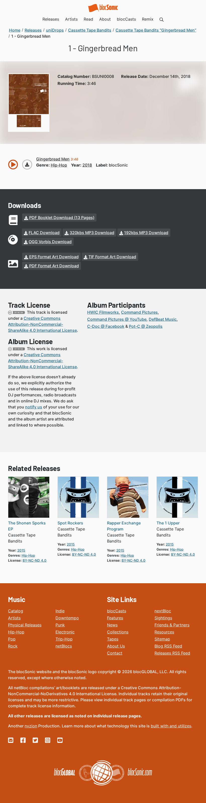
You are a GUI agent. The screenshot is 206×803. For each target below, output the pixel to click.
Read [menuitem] (88, 19)
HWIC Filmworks (103, 312)
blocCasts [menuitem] (126, 19)
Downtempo (67, 617)
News (112, 624)
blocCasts (116, 610)
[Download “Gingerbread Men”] (27, 164)
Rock (13, 646)
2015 (21, 550)
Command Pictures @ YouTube (116, 319)
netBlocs (64, 646)
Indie (60, 610)
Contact (114, 653)
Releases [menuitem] (50, 19)
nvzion (31, 725)
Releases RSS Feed (172, 653)
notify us (33, 406)
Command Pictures (139, 312)
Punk (60, 624)
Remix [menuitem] (147, 19)
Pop (12, 638)
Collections (117, 631)
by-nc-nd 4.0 (34, 560)
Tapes (112, 638)
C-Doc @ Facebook (105, 326)
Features (115, 617)
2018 (87, 165)
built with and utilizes (171, 725)
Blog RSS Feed (168, 646)
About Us (116, 646)
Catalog (15, 610)
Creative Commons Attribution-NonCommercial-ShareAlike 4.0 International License (42, 324)
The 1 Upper (168, 522)
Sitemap (162, 638)
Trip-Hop (64, 638)
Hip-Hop (16, 631)
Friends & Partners (171, 624)
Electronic (65, 631)
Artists (14, 617)
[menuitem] (162, 19)
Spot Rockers (70, 522)
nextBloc (162, 610)
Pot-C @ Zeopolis (146, 326)
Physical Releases (24, 624)
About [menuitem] (105, 19)
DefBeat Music (163, 319)
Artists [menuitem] (71, 19)
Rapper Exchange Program (124, 525)
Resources (164, 631)
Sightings (163, 617)
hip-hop (59, 165)
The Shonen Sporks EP (27, 525)
